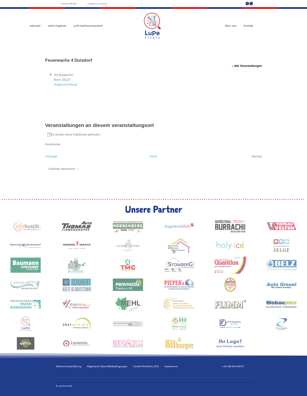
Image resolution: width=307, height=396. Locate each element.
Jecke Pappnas (57, 25)
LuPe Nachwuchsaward (88, 25)
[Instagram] (251, 3)
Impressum (171, 366)
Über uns (230, 25)
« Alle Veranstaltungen (247, 66)
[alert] (153, 134)
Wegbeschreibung (65, 84)
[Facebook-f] (247, 3)
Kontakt (248, 25)
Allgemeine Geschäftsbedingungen (107, 366)
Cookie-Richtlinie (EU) (146, 366)
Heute (153, 156)
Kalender (35, 25)
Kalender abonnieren (62, 168)
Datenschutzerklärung (68, 366)
